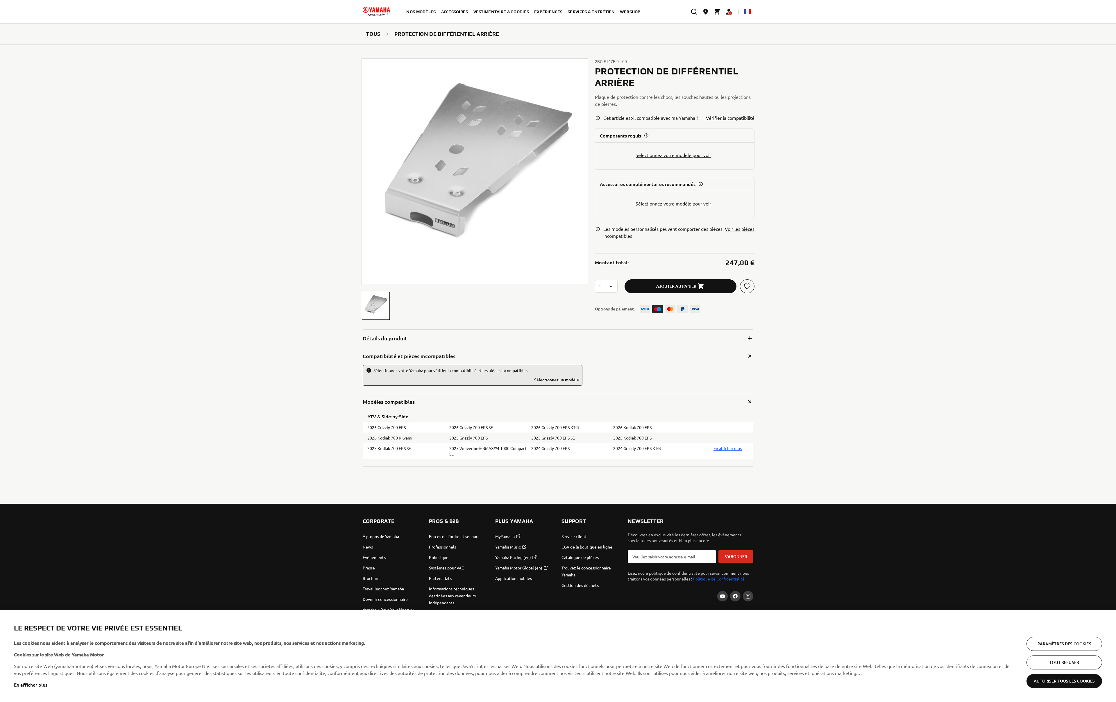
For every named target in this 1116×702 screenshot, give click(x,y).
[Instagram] (748, 596)
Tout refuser (1064, 662)
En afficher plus (30, 684)
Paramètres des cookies (1064, 643)
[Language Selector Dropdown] (747, 11)
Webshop (630, 11)
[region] (558, 656)
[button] (376, 306)
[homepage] (376, 11)
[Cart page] (717, 11)
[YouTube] (722, 596)
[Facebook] (735, 596)
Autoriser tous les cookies (1064, 681)
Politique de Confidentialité (719, 578)
